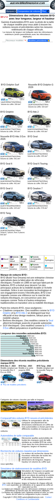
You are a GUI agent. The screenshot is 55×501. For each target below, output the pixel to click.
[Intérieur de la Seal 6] (13, 172)
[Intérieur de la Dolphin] (13, 120)
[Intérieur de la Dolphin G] (41, 96)
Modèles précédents (39, 40)
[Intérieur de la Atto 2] (41, 120)
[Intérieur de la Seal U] (13, 197)
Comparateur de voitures (29, 11)
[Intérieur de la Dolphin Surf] (14, 93)
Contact (48, 497)
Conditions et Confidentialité (27, 499)
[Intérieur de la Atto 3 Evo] (13, 147)
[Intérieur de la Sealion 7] (41, 197)
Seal (51, 320)
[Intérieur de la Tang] (13, 222)
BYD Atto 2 (21, 313)
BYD (4, 485)
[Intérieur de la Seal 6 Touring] (41, 172)
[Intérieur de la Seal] (41, 145)
